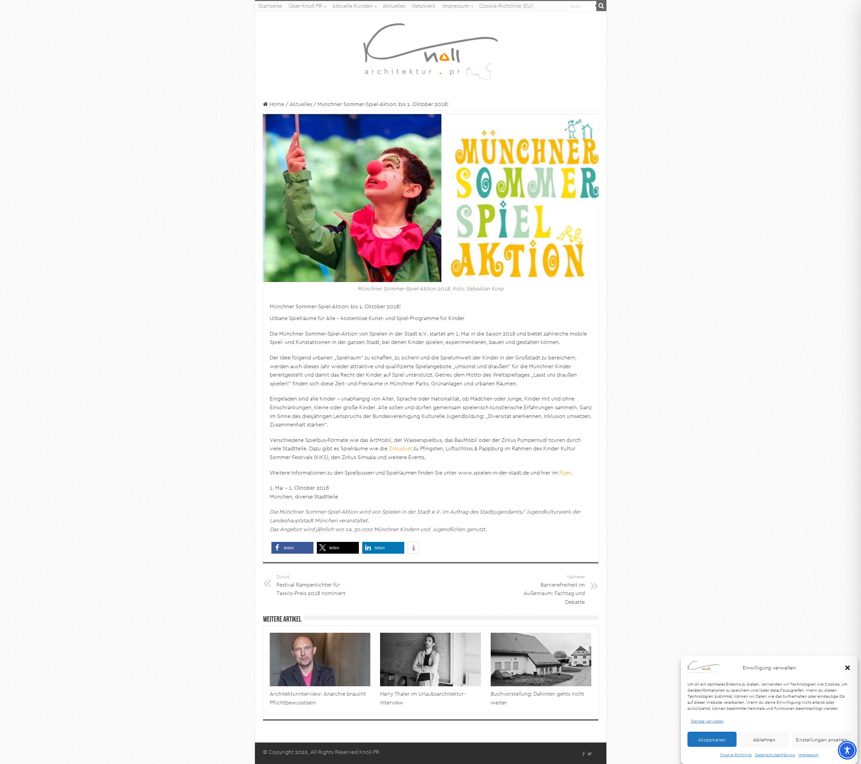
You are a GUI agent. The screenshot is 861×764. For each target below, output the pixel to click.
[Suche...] (601, 6)
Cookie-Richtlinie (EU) (506, 5)
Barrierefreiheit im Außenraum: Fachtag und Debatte (554, 589)
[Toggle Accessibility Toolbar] (847, 750)
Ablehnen (764, 739)
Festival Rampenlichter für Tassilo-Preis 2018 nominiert (310, 585)
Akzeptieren (712, 739)
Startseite (270, 5)
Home (276, 104)
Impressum (808, 755)
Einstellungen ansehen (821, 739)
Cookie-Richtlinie (736, 755)
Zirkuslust (400, 448)
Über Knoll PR (305, 5)
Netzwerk (424, 5)
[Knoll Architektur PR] (430, 51)
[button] (847, 667)
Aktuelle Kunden (352, 5)
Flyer (565, 472)
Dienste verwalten (707, 721)
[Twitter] (590, 754)
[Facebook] (584, 754)
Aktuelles (394, 5)
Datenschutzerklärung (775, 755)
